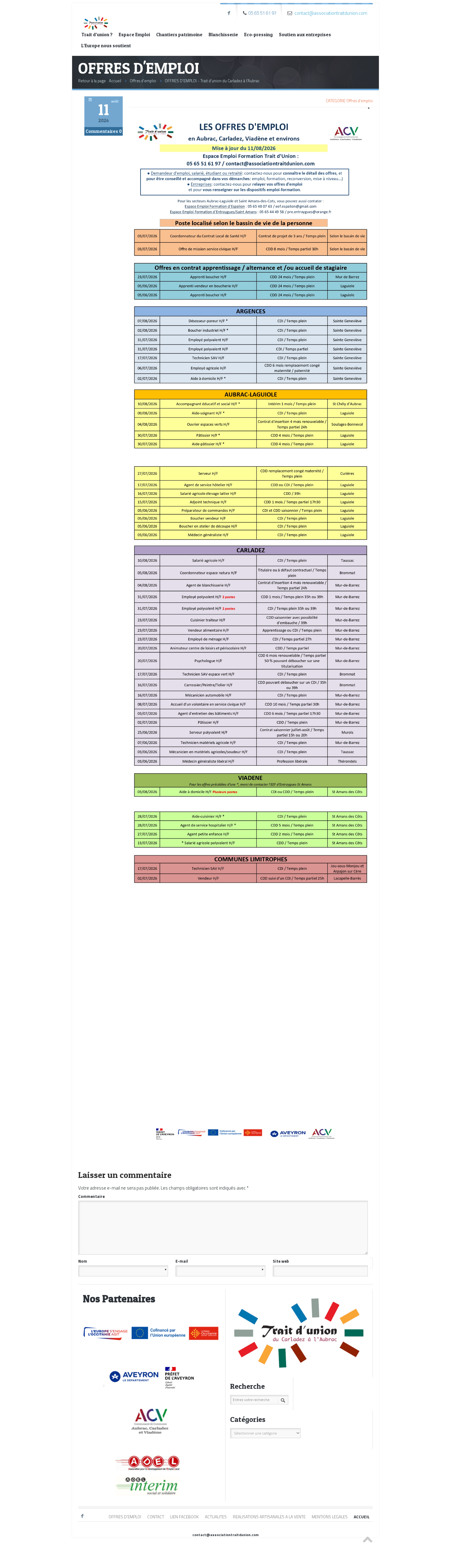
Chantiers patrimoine (179, 34)
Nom (122, 1261)
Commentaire (222, 1196)
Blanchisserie (223, 34)
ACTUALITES (216, 1517)
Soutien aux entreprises (305, 34)
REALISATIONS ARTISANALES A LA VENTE (269, 1517)
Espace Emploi (134, 34)
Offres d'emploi (143, 81)
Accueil (115, 81)
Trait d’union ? (97, 34)
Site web (281, 1261)
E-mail (219, 1261)
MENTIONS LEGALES (330, 1517)
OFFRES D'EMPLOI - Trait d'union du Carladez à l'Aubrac (212, 81)
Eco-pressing (258, 34)
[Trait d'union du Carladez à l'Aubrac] (96, 17)
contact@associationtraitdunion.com (331, 13)
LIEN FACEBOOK (184, 1517)
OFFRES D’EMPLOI (125, 1517)
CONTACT (155, 1517)
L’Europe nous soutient (106, 45)
